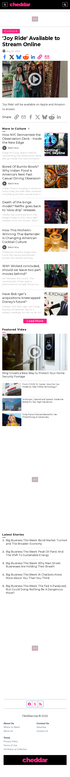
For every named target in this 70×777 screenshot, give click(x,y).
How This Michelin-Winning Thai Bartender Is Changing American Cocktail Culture (21, 236)
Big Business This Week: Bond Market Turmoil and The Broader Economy (36, 542)
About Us (8, 731)
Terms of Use (10, 745)
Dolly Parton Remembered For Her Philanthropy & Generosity (39, 415)
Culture (11, 31)
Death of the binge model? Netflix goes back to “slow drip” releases (21, 206)
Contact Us (42, 731)
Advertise (41, 727)
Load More (35, 321)
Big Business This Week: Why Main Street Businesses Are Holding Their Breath (33, 565)
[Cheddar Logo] (20, 4)
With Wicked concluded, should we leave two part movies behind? (21, 270)
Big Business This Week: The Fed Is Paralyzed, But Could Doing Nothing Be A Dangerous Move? (36, 589)
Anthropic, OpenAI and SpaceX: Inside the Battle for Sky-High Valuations (42, 400)
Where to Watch (12, 727)
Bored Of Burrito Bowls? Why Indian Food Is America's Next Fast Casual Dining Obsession (21, 172)
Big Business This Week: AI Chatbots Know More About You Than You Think (34, 576)
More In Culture (14, 128)
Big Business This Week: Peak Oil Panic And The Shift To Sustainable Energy (34, 553)
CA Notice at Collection (15, 749)
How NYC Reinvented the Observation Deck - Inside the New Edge (22, 138)
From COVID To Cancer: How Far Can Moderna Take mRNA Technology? (40, 385)
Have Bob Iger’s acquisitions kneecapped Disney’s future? (21, 298)
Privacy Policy (11, 741)
